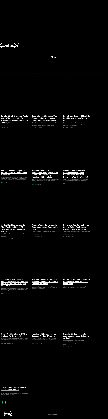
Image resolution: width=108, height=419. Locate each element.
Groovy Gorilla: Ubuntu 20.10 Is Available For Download (14, 335)
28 (5, 402)
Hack (1, 182)
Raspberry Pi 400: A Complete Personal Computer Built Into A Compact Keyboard (45, 281)
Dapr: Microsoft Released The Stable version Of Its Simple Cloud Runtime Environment (44, 118)
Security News (55, 69)
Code (2, 129)
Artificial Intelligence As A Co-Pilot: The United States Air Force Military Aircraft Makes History (13, 228)
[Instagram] (96, 413)
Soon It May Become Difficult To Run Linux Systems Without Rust (76, 118)
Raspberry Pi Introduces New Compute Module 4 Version (44, 335)
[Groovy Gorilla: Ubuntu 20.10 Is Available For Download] (14, 314)
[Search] (40, 45)
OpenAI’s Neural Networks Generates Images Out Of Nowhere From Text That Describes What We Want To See (76, 173)
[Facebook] (93, 413)
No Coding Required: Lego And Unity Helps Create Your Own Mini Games (76, 281)
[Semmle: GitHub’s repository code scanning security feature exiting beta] (77, 314)
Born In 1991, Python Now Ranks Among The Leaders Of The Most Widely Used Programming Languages (14, 119)
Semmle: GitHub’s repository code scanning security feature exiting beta (76, 336)
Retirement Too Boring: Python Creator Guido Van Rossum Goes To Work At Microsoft (76, 227)
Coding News (55, 65)
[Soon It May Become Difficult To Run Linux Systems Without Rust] (77, 96)
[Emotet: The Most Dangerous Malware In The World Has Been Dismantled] (14, 151)
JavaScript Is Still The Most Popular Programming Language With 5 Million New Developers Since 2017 (14, 282)
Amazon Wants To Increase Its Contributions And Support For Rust (45, 227)
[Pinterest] (103, 413)
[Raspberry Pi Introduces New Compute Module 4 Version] (46, 314)
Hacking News (55, 67)
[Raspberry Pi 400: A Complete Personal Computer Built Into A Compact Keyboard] (46, 259)
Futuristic (2, 238)
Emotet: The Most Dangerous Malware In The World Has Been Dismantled (14, 172)
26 (2, 402)
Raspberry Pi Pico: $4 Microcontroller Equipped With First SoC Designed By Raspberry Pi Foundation (45, 173)
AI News (55, 62)
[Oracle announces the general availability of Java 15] (14, 367)
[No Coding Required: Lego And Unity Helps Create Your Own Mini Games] (77, 259)
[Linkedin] (100, 413)
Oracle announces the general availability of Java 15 (13, 388)
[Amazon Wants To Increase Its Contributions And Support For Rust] (46, 205)
